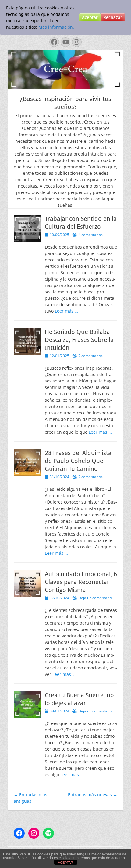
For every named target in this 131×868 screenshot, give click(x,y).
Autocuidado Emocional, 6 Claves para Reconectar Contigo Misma (81, 582)
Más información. (56, 27)
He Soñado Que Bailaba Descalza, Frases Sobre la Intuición (79, 339)
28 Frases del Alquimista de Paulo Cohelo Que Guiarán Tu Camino (78, 460)
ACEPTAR (65, 862)
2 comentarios (90, 355)
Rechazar (112, 17)
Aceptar (90, 17)
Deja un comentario (95, 598)
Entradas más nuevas (92, 795)
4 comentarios (90, 234)
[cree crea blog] (65, 87)
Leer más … (66, 311)
